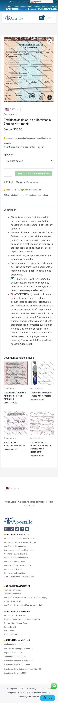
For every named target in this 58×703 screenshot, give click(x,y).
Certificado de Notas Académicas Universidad (23, 605)
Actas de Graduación (12, 601)
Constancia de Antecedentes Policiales (20, 542)
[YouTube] (27, 529)
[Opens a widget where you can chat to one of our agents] (47, 698)
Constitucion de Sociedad (14, 615)
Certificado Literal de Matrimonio (17, 565)
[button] (49, 41)
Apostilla (8, 154)
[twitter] (11, 529)
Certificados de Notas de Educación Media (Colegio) (25, 597)
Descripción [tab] (10, 209)
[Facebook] (6, 529)
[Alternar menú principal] (50, 18)
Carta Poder (9, 631)
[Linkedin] (22, 529)
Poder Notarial (10, 627)
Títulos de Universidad (13, 590)
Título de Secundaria (12, 594)
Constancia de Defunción (14, 573)
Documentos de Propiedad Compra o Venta (22, 619)
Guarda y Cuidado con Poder (15, 623)
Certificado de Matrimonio (14, 561)
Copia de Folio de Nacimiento (16, 558)
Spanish (37, 2)
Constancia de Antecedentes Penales (19, 538)
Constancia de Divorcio (13, 569)
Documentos (10, 114)
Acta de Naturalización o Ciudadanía (19, 577)
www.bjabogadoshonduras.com (39, 689)
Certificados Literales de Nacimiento (19, 550)
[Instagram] (17, 529)
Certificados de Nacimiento (15, 546)
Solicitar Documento (33, 173)
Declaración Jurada (12, 634)
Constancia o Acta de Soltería (16, 554)
